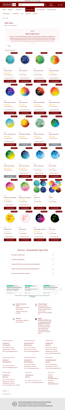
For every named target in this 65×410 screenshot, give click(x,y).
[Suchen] (45, 4)
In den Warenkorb (10, 81)
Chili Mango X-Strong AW (24, 134)
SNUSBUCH (16, 13)
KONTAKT (35, 13)
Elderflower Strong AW (39, 134)
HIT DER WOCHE (30, 9)
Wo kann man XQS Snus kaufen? (21, 273)
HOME (4, 9)
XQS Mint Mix (37, 197)
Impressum (50, 374)
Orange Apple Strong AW (54, 102)
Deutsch (5, 390)
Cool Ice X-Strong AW (38, 165)
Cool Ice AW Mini (52, 165)
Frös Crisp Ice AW (8, 70)
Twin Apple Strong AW (54, 70)
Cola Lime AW (52, 229)
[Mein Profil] (58, 4)
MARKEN (10, 9)
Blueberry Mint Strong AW (9, 102)
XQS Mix (51, 197)
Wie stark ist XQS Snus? (18, 255)
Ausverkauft (25, 144)
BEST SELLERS (41, 9)
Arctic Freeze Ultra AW (24, 165)
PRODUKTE (19, 9)
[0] (61, 4)
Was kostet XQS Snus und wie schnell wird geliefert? (26, 264)
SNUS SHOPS (6, 13)
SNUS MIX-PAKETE (51, 9)
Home (4, 18)
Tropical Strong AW (23, 102)
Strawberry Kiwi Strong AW (25, 197)
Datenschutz (51, 380)
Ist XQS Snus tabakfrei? (18, 259)
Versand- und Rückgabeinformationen (53, 383)
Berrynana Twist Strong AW (10, 197)
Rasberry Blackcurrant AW (40, 229)
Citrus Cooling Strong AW (9, 134)
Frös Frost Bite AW (23, 70)
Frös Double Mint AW (38, 70)
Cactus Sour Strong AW (9, 165)
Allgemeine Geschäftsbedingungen (53, 377)
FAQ (22, 13)
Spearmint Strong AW (53, 134)
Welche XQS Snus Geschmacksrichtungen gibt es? (26, 268)
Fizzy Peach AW (22, 229)
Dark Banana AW (7, 229)
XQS (7, 18)
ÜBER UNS (28, 13)
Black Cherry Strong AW (39, 102)
